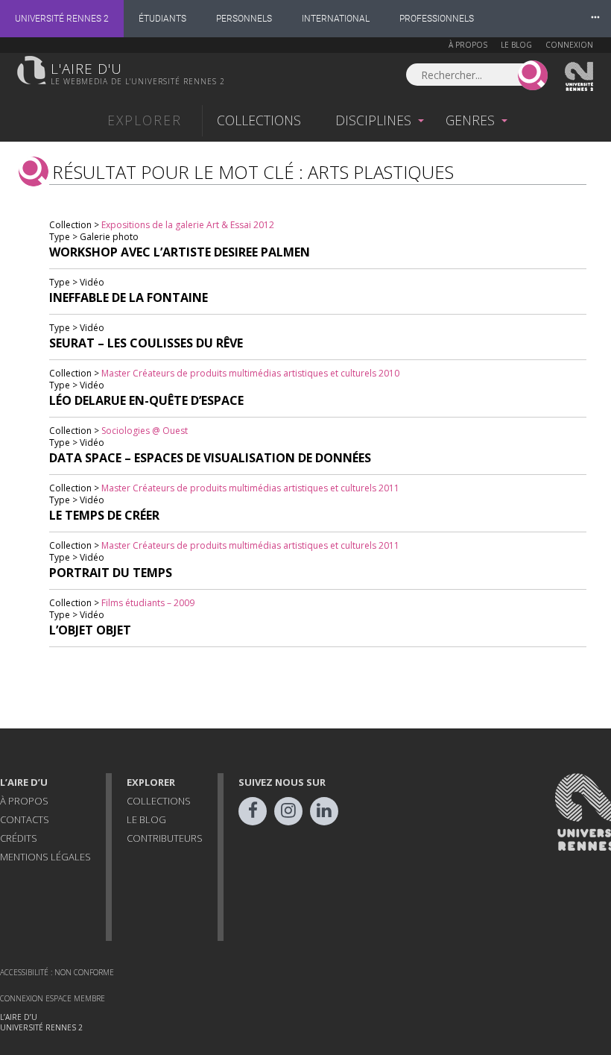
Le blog (516, 45)
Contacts (24, 819)
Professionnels (436, 18)
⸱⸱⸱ (595, 18)
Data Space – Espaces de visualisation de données (210, 458)
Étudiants (162, 18)
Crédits (18, 838)
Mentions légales (45, 856)
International (336, 18)
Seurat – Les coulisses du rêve (146, 343)
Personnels (244, 18)
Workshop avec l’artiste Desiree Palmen (179, 252)
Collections (259, 120)
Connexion (569, 45)
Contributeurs (165, 838)
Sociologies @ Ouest (144, 430)
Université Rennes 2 (62, 18)
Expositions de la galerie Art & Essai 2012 (187, 224)
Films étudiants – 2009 (147, 602)
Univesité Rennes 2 (580, 77)
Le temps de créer (104, 515)
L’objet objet (90, 630)
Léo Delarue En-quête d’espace (146, 400)
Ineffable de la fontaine (128, 297)
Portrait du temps (110, 572)
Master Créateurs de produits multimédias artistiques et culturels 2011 (250, 488)
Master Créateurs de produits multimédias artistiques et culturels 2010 (250, 373)
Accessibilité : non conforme (57, 972)
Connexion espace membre (52, 998)
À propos (468, 45)
